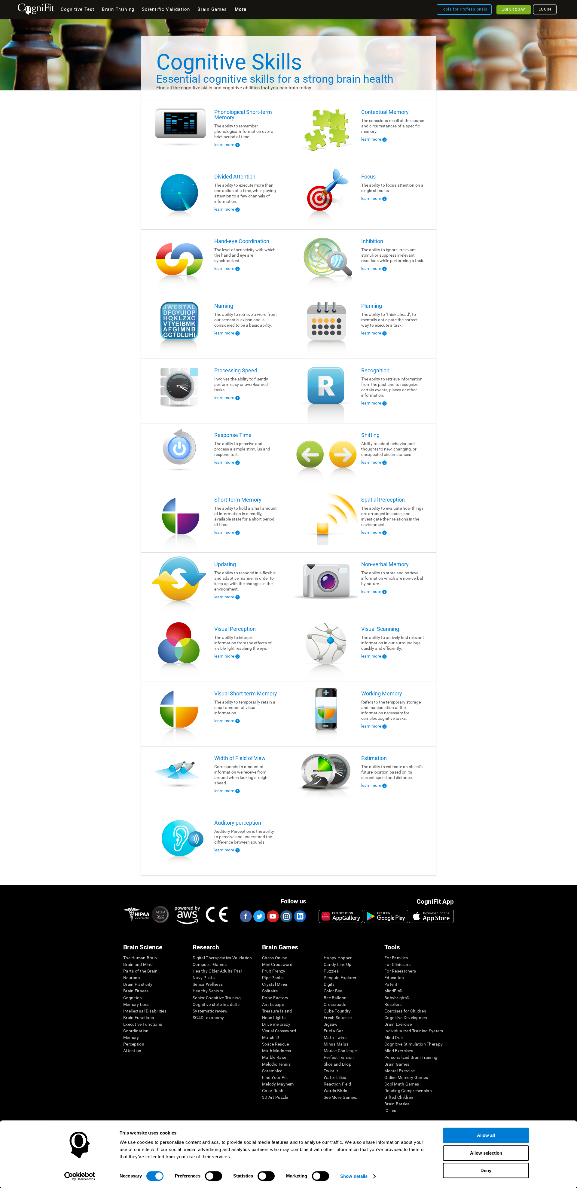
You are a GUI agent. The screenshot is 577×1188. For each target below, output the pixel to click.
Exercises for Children (405, 1011)
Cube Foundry (337, 1011)
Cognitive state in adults (216, 1004)
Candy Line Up (338, 964)
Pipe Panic (272, 977)
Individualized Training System (413, 1030)
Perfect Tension (339, 1057)
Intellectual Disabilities (144, 1011)
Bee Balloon (335, 997)
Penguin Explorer (340, 977)
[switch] (213, 1176)
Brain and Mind (138, 964)
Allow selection (486, 1153)
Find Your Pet (275, 1077)
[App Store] (431, 916)
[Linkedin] (299, 916)
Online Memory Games (406, 1077)
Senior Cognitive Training (217, 997)
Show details (354, 1176)
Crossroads (335, 1004)
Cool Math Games (401, 1084)
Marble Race (274, 1057)
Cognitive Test (78, 9)
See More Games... (342, 1097)
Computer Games (210, 964)
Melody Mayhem (278, 1084)
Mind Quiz (394, 1037)
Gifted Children (398, 1097)
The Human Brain (140, 957)
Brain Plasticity (137, 984)
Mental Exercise (399, 1070)
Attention (132, 1050)
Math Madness (276, 1050)
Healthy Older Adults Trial (217, 971)
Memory (131, 1037)
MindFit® (393, 990)
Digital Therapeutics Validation (222, 957)
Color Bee (333, 990)
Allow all (486, 1135)
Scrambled (272, 1070)
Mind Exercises (398, 1050)
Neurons (131, 977)
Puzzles (331, 971)
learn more (224, 144)
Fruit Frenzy (273, 971)
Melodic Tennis (276, 1064)
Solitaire (270, 990)
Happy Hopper (338, 957)
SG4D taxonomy (208, 1017)
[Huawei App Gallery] (341, 916)
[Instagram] (286, 916)
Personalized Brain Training (411, 1057)
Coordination (135, 1030)
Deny (486, 1170)
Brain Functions (138, 1017)
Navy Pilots (204, 977)
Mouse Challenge (340, 1050)
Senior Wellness (208, 984)
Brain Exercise (398, 1024)
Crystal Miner (275, 984)
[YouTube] (272, 916)
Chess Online (274, 957)
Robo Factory (275, 997)
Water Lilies (335, 1077)
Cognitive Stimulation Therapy (413, 1044)
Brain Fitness (136, 990)
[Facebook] (245, 916)
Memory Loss (136, 1004)
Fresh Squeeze (338, 1017)
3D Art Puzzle (275, 1097)
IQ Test (391, 1110)
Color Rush (272, 1090)
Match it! (270, 1037)
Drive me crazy (276, 1024)
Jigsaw (331, 1024)
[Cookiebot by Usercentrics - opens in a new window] (79, 1176)
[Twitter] (259, 916)
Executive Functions (142, 1024)
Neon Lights (273, 1017)
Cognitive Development (406, 1017)
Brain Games (396, 1064)
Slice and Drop (337, 1064)
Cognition (132, 997)
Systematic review (210, 1011)
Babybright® (396, 997)
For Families (396, 957)
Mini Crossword (277, 964)
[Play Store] (386, 916)
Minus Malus (336, 1044)
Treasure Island (277, 1011)
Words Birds (335, 1090)
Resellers (393, 1004)
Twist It (331, 1070)
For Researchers (400, 971)
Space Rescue (275, 1044)
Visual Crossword (279, 1030)
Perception (133, 1044)
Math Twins (335, 1037)
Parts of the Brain (140, 971)
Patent (391, 984)
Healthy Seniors (208, 990)
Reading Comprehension (408, 1090)
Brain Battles (397, 1103)
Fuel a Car (333, 1030)
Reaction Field (337, 1084)
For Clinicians (397, 964)
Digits (329, 984)
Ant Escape (273, 1004)
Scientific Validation (166, 9)
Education (394, 977)
